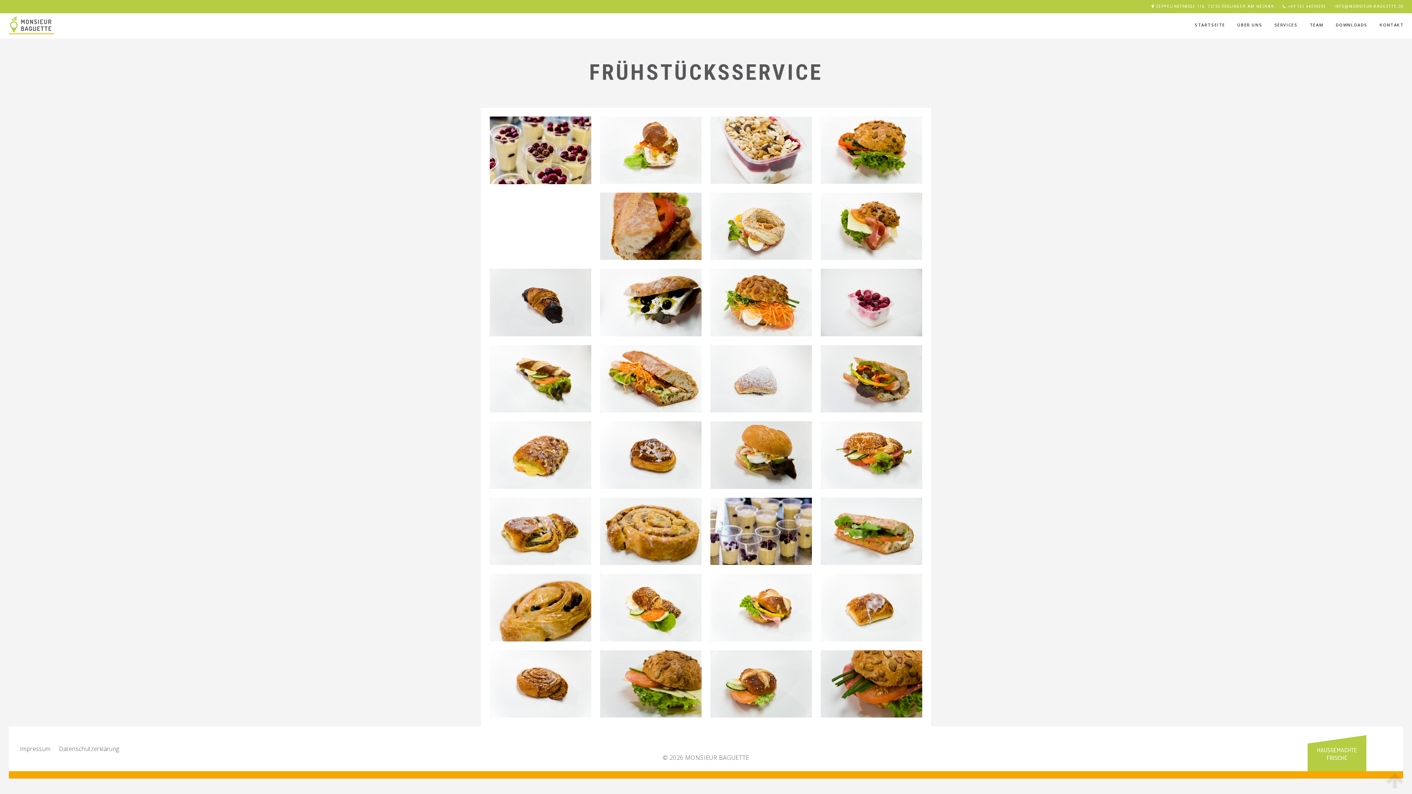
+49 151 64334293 (1307, 6)
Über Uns (1249, 25)
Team (1316, 25)
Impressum (35, 749)
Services (1286, 25)
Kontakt (1392, 25)
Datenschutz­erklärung (89, 749)
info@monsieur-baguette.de (1369, 6)
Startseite (1210, 25)
